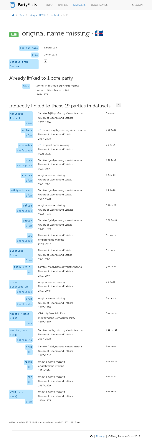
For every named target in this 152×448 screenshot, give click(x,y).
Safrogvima (24, 165)
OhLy (29, 323)
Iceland (55, 15)
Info (49, 4)
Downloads (99, 4)
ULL (29, 272)
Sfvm (26, 86)
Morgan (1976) (38, 15)
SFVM (29, 123)
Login (138, 4)
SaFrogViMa (24, 340)
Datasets (79, 4)
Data (21, 15)
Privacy (100, 436)
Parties (63, 4)
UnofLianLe (24, 150)
